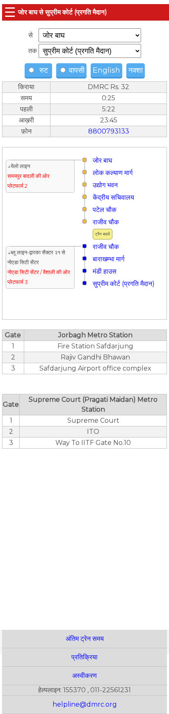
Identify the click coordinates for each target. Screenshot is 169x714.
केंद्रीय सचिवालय (113, 197)
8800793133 (108, 131)
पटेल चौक (104, 210)
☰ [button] (10, 12)
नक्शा (135, 70)
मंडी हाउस (104, 271)
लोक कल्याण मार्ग (112, 173)
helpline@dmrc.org (85, 704)
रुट (42, 70)
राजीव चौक (106, 222)
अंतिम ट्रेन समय (85, 639)
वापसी (75, 70)
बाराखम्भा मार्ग (108, 259)
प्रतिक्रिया (84, 657)
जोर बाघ (102, 160)
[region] (84, 534)
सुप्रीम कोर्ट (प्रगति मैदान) (124, 284)
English (106, 70)
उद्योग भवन (105, 185)
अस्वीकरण (84, 675)
